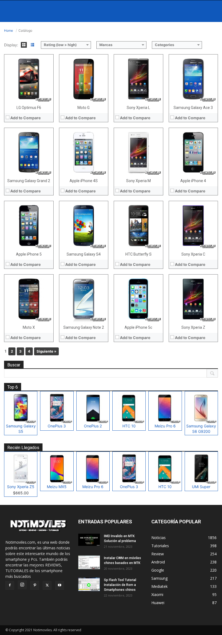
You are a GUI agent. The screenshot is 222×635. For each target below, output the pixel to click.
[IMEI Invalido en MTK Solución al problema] (89, 540)
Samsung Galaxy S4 (84, 254)
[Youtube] (59, 585)
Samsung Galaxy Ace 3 (193, 107)
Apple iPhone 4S (84, 181)
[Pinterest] (34, 585)
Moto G (83, 107)
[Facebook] (9, 585)
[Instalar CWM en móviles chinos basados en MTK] (89, 562)
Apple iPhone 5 (29, 254)
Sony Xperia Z (193, 327)
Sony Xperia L (138, 107)
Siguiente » (46, 351)
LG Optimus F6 (29, 107)
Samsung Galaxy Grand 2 (28, 181)
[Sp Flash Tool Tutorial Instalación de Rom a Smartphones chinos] (89, 584)
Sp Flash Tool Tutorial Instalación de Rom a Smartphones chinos (120, 585)
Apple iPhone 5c (138, 327)
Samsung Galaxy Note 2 (83, 327)
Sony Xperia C (193, 254)
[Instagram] (22, 585)
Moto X (29, 327)
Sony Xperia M (138, 181)
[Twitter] (47, 585)
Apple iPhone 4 (193, 181)
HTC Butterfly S (138, 254)
